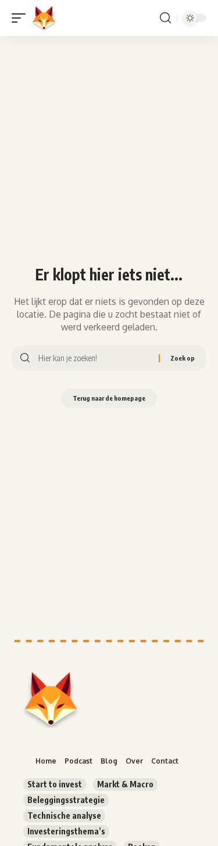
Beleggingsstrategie (66, 800)
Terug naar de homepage (109, 398)
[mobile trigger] (21, 18)
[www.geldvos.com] (44, 18)
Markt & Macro (125, 784)
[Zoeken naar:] (94, 358)
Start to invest (54, 784)
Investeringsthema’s (66, 831)
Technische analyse (64, 815)
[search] (165, 18)
